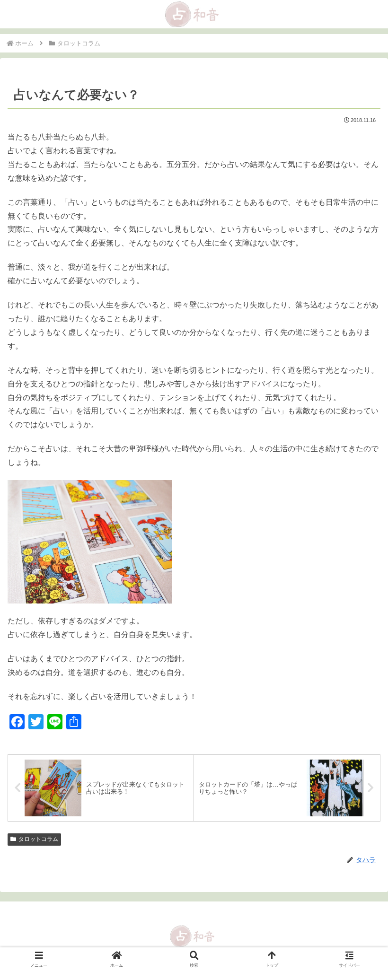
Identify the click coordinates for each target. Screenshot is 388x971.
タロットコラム (38, 839)
